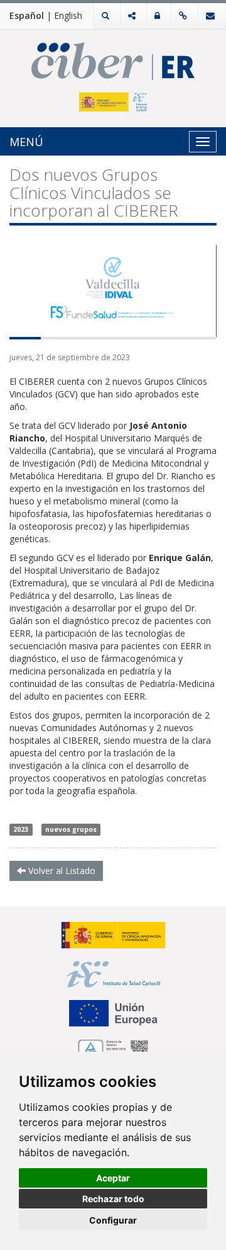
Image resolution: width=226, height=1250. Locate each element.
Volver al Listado (60, 871)
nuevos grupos (71, 829)
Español (26, 15)
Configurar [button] (113, 1220)
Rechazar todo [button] (113, 1198)
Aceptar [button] (113, 1178)
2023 (20, 829)
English (68, 15)
